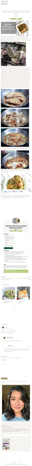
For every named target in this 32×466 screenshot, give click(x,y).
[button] (14, 229)
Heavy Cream (9, 243)
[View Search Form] (30, 2)
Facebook (20, 230)
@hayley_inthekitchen (14, 271)
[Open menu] (29, 2)
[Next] (28, 296)
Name (2, 375)
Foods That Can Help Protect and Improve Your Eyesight (7, 278)
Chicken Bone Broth (10, 242)
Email (13, 375)
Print (12, 230)
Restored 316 (25, 464)
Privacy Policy (14, 462)
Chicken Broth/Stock (16, 127)
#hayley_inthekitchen (23, 271)
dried (13, 76)
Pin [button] (15, 230)
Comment (3, 364)
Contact (19, 462)
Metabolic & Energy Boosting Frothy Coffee (24, 278)
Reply (29, 327)
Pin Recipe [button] (20, 18)
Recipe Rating (3, 359)
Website (23, 375)
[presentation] (8, 293)
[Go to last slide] (3, 296)
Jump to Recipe (13, 18)
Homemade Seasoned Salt (9, 246)
